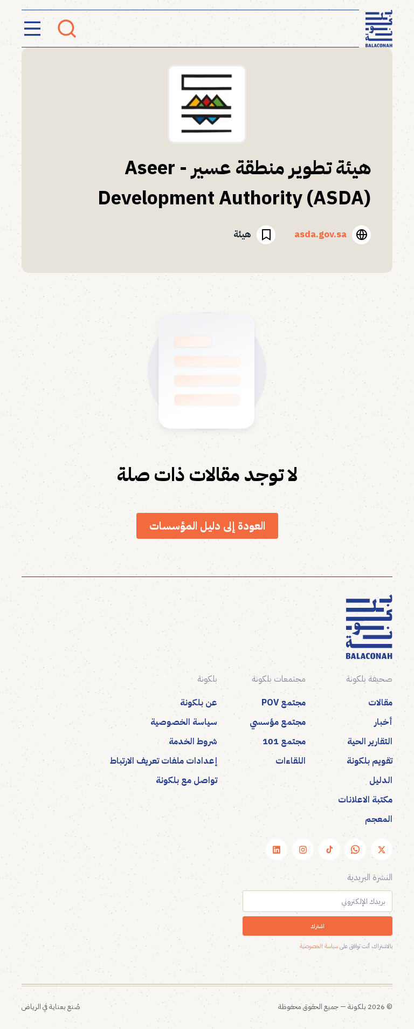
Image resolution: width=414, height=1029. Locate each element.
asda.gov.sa (320, 234)
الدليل (380, 780)
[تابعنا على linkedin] (276, 849)
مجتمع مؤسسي (278, 722)
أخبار (383, 722)
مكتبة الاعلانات (365, 799)
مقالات (380, 702)
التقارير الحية (369, 741)
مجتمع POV (283, 702)
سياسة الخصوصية (183, 722)
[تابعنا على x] (381, 849)
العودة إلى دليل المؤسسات (207, 526)
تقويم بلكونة (369, 760)
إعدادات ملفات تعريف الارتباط (163, 760)
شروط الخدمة (193, 741)
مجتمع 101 (284, 741)
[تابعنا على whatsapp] (355, 849)
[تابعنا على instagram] (303, 849)
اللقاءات (290, 760)
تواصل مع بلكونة (186, 780)
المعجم (378, 819)
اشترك (317, 926)
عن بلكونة (198, 702)
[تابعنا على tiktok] (329, 849)
